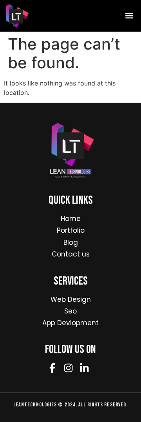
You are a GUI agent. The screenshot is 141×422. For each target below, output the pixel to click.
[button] (129, 15)
